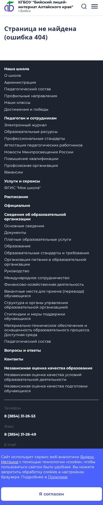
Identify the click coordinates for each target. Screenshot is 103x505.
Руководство (16, 271)
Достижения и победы (26, 109)
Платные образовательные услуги (37, 239)
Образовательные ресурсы (31, 131)
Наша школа (16, 69)
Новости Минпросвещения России (38, 152)
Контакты (13, 359)
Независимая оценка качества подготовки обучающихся (46, 388)
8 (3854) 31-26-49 (20, 434)
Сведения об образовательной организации (35, 217)
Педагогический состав (27, 89)
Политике (58, 477)
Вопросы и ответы (22, 350)
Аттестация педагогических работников (43, 145)
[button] (84, 6)
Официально (17, 205)
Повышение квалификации (31, 158)
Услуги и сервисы (22, 181)
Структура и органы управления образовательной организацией (36, 305)
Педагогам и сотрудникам (30, 118)
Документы (15, 232)
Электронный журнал (25, 125)
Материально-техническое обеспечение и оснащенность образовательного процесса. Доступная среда (47, 330)
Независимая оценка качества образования (48, 368)
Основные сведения (24, 226)
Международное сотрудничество (36, 277)
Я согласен (51, 494)
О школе (12, 75)
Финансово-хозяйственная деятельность (44, 284)
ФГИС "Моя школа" (22, 187)
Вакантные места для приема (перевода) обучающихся (44, 293)
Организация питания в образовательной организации (45, 262)
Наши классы (17, 102)
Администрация (20, 82)
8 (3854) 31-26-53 (19, 416)
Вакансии (13, 172)
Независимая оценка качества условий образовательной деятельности (43, 377)
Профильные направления (30, 95)
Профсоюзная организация (31, 165)
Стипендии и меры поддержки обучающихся (34, 316)
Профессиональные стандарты (34, 138)
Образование (17, 246)
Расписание (16, 197)
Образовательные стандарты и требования (46, 253)
